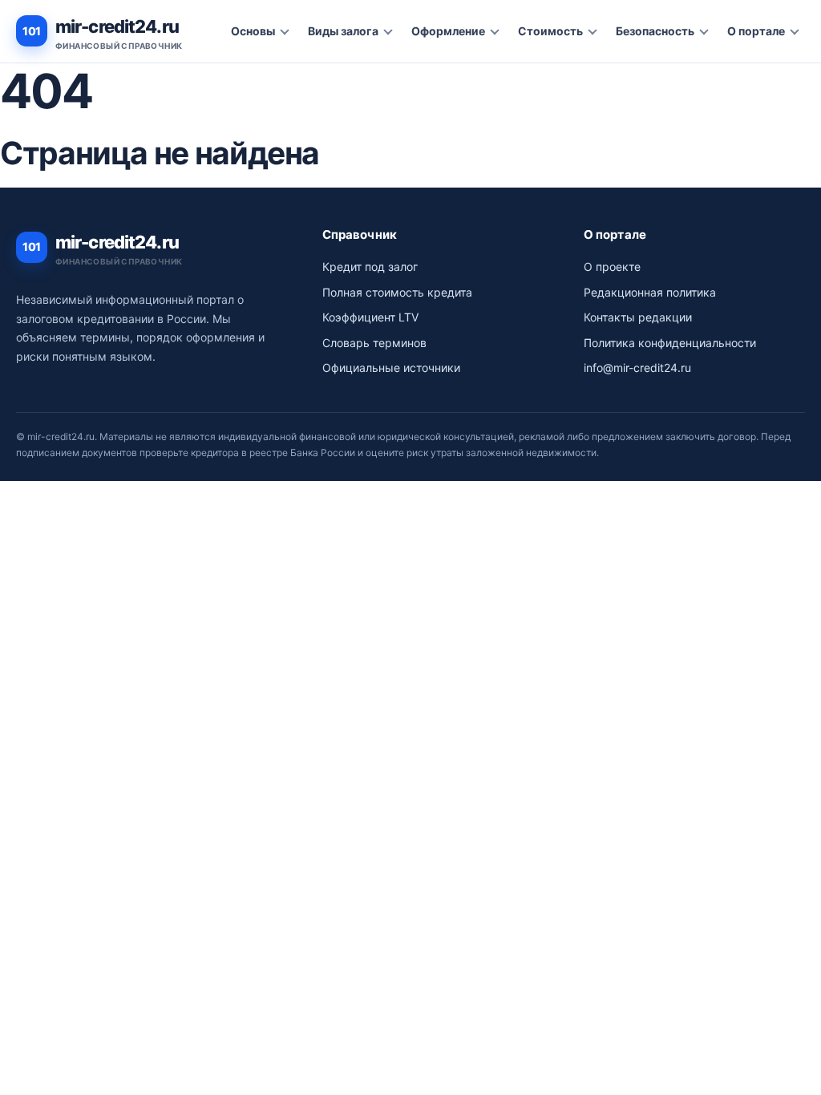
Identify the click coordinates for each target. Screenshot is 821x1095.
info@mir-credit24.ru (637, 367)
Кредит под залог (370, 266)
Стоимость (550, 31)
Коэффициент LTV (370, 317)
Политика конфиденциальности (670, 343)
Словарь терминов (374, 343)
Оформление (448, 31)
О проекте (612, 266)
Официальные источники (391, 367)
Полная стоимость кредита (397, 292)
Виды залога (343, 31)
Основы (253, 31)
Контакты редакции (638, 317)
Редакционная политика (650, 292)
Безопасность (655, 31)
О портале (756, 31)
